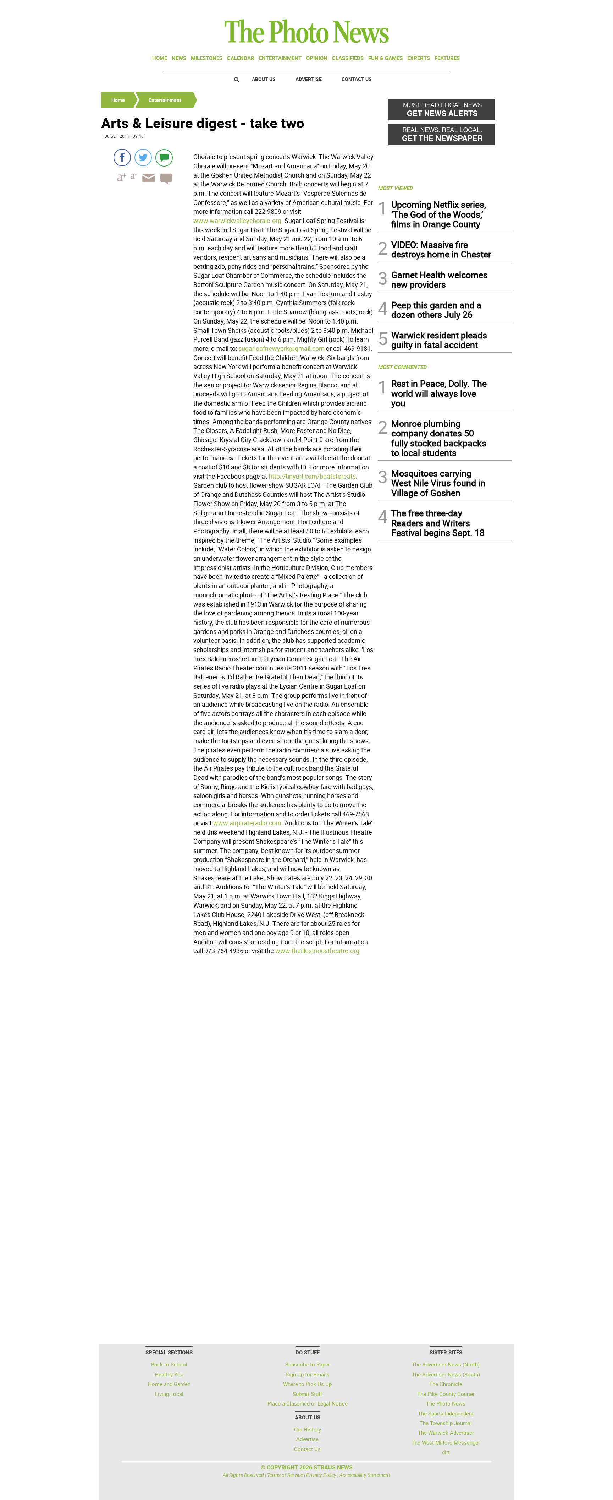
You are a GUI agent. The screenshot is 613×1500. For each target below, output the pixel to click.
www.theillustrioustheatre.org (317, 950)
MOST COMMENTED (402, 366)
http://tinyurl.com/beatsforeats (312, 476)
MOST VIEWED (395, 187)
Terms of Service (285, 1475)
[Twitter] (143, 157)
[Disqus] (237, 1055)
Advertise (309, 79)
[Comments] (164, 157)
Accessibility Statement (364, 1475)
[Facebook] (122, 157)
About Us (264, 79)
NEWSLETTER (454, 8)
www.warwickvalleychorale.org (237, 220)
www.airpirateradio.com (247, 823)
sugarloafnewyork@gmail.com (281, 348)
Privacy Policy (321, 1475)
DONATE (495, 8)
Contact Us (357, 79)
